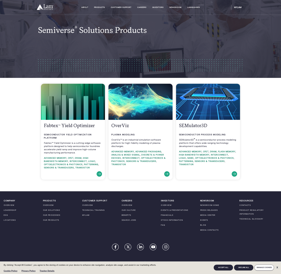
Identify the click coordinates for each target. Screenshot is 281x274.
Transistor (82, 167)
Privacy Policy (29, 271)
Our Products (51, 220)
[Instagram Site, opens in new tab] (166, 247)
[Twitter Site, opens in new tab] (128, 247)
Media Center (207, 215)
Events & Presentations (174, 210)
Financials (167, 215)
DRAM (78, 158)
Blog (203, 225)
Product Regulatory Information (251, 212)
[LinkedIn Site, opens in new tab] (140, 247)
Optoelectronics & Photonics (63, 164)
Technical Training (93, 210)
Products (99, 7)
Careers (142, 7)
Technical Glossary (251, 219)
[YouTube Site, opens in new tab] (153, 247)
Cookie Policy (10, 271)
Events (204, 220)
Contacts (245, 205)
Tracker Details (47, 271)
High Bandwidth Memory (194, 155)
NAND (190, 158)
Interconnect (78, 161)
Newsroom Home (209, 205)
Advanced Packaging (148, 151)
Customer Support (121, 7)
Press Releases (209, 210)
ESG (6, 215)
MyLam (237, 7)
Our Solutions (51, 210)
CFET (70, 158)
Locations (10, 220)
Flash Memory (226, 151)
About (84, 7)
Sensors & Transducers (59, 167)
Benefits (126, 215)
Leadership (10, 210)
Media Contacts (209, 230)
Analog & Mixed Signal (125, 155)
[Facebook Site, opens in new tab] (115, 247)
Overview (9, 205)
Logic (91, 161)
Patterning (91, 164)
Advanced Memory (55, 158)
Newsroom (175, 7)
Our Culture (129, 210)
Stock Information (172, 220)
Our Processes (51, 215)
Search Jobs (129, 220)
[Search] (228, 7)
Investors (158, 7)
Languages (193, 7)
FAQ (163, 225)
